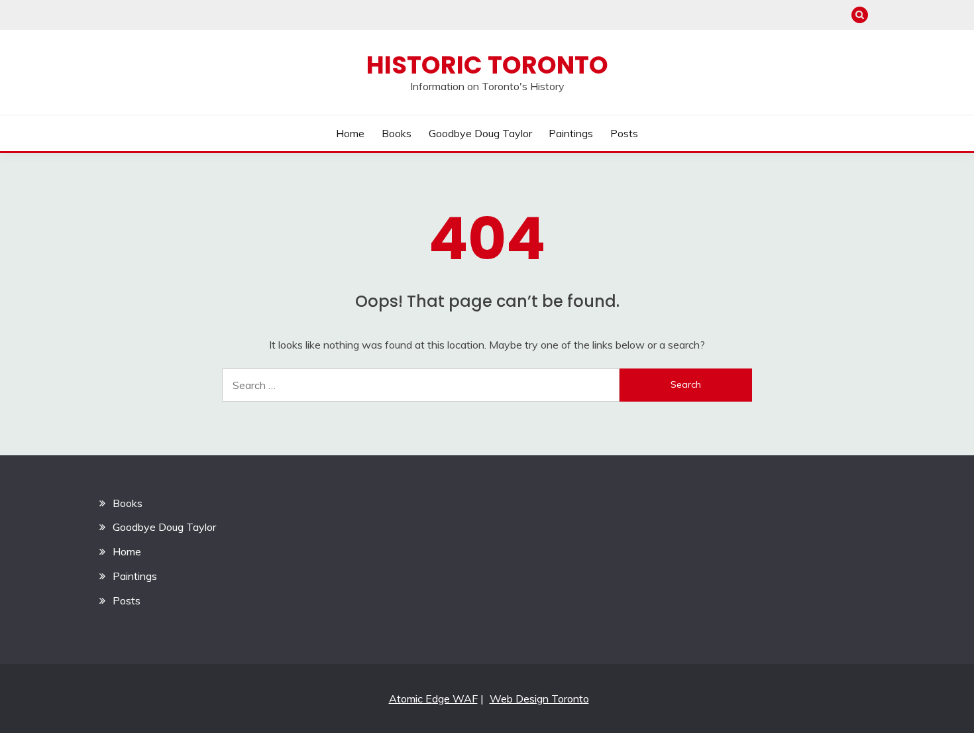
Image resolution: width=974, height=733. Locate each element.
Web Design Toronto (539, 698)
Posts (624, 133)
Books (396, 133)
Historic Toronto (487, 65)
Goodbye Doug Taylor (480, 133)
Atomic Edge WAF (433, 698)
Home (350, 133)
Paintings (571, 133)
